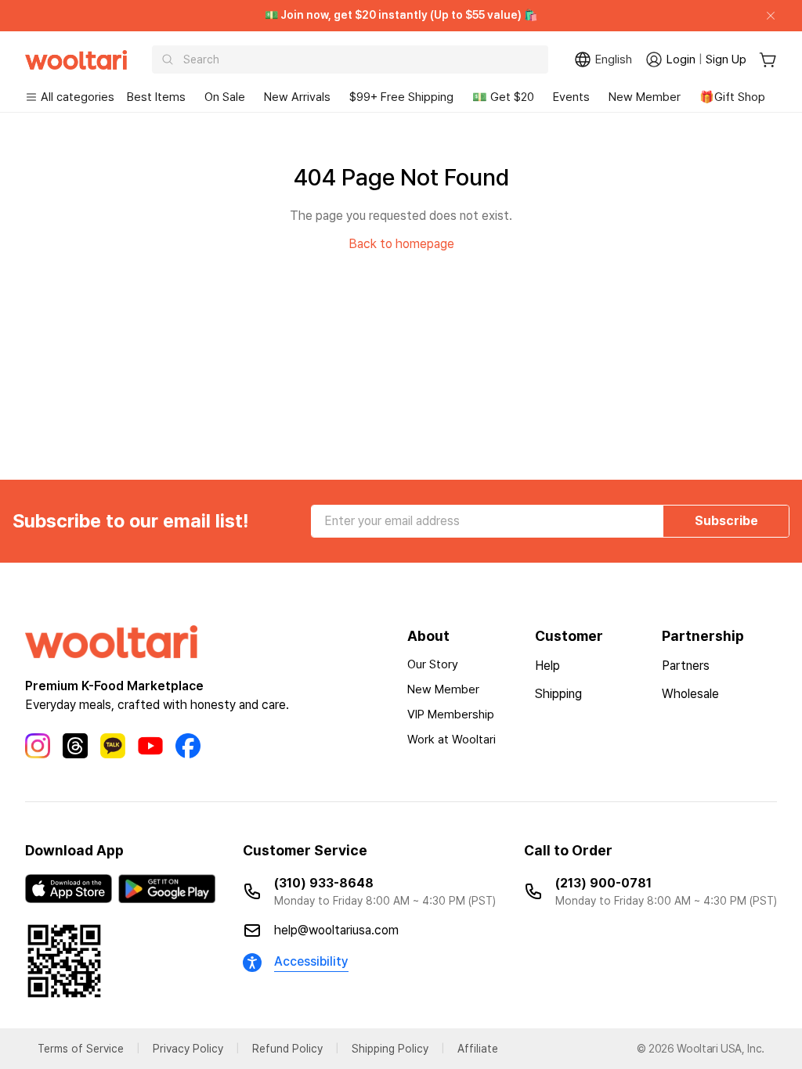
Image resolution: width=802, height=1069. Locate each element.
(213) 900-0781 (603, 883)
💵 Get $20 (503, 97)
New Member (645, 97)
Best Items (156, 97)
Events (571, 97)
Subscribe (726, 520)
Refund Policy (287, 1048)
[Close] (764, 15)
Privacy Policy (188, 1048)
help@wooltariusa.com (336, 930)
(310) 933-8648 (324, 883)
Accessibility (311, 961)
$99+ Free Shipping (401, 97)
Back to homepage (401, 243)
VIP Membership (450, 714)
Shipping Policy (390, 1048)
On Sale (224, 97)
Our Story (432, 664)
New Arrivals (297, 97)
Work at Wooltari (451, 739)
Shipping (558, 693)
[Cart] (768, 60)
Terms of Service (81, 1048)
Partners (686, 665)
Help (547, 665)
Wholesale (690, 693)
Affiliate (477, 1048)
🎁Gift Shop (732, 97)
